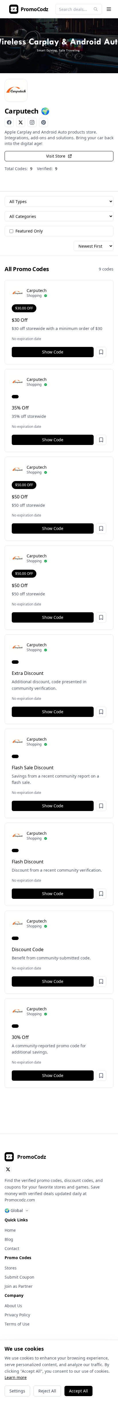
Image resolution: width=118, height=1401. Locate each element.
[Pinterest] (43, 122)
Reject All (47, 1391)
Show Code (52, 352)
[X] (20, 122)
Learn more (16, 1377)
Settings (17, 1391)
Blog (9, 1239)
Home (10, 1230)
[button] (101, 352)
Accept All (78, 1391)
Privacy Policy (17, 1314)
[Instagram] (32, 122)
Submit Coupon (19, 1277)
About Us (13, 1305)
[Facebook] (9, 122)
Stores (11, 1268)
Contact (12, 1248)
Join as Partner (19, 1286)
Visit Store (55, 156)
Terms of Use (17, 1324)
